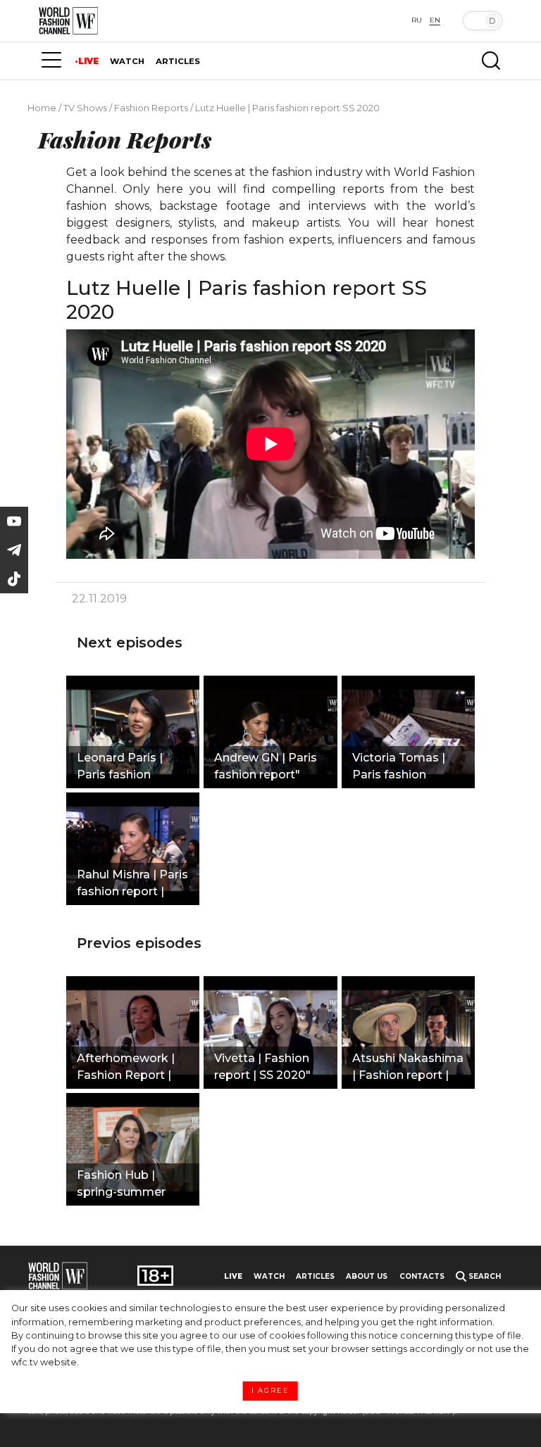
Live (233, 1276)
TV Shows (85, 107)
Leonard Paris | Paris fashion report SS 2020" (122, 768)
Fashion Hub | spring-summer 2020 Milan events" (132, 1185)
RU (416, 20)
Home (41, 107)
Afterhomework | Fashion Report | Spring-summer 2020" (126, 1068)
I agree (270, 1390)
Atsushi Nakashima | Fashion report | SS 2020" (408, 1068)
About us (366, 1276)
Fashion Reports (151, 107)
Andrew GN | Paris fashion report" (265, 766)
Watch (269, 1276)
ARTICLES (178, 61)
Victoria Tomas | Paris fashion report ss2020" (398, 768)
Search (483, 1276)
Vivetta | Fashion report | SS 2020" (262, 1066)
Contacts (421, 1276)
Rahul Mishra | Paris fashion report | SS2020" (132, 885)
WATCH (127, 61)
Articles (315, 1276)
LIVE (88, 61)
